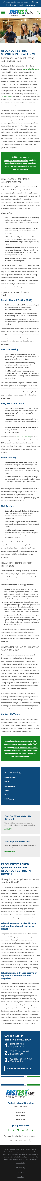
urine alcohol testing (24, 437)
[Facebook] (9, 1130)
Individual (21, 1112)
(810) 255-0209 (20, 1125)
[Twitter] (13, 1130)
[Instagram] (32, 1130)
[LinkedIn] (23, 1130)
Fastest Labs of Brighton (31, 69)
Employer (20, 1115)
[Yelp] (27, 1130)
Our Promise (9, 852)
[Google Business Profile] (18, 1130)
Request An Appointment (18, 1068)
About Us (8, 829)
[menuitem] (20, 778)
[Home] (21, 12)
